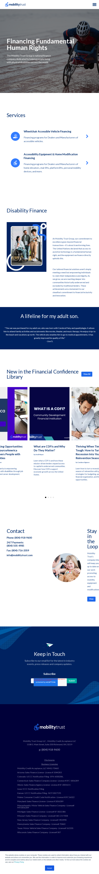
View (91, 599)
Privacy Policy (19, 862)
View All (86, 374)
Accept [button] (49, 868)
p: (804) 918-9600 (49, 749)
